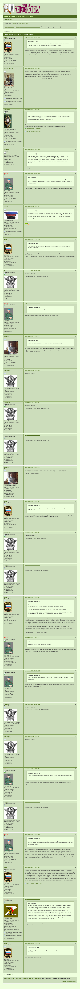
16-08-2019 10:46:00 (35, 402)
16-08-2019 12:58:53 (35, 501)
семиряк (6, 149)
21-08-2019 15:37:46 (35, 943)
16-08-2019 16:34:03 (35, 736)
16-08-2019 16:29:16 (35, 704)
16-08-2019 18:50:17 (35, 834)
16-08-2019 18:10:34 (35, 768)
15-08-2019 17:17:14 (35, 239)
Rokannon (7, 271)
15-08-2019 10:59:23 (35, 109)
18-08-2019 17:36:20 (35, 867)
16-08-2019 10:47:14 (35, 435)
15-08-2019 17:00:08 (35, 206)
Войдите (14, 23)
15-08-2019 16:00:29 (35, 173)
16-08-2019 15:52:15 (35, 670)
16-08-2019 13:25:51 (35, 532)
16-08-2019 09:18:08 (35, 303)
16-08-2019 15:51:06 (35, 637)
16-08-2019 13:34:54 (35, 565)
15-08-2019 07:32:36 (35, 37)
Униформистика (9, 27)
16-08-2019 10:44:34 (35, 370)
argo (5, 37)
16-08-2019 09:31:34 (35, 336)
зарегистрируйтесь (23, 23)
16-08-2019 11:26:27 (35, 467)
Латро (6, 206)
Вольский (7, 109)
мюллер (6, 336)
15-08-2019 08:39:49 (35, 68)
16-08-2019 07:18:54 (35, 270)
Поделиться (28, 37)
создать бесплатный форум (69, 981)
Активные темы (8, 19)
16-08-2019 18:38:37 (35, 802)
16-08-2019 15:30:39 (35, 597)
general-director (8, 68)
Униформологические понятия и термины (28, 27)
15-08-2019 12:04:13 (35, 149)
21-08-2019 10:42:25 (35, 899)
